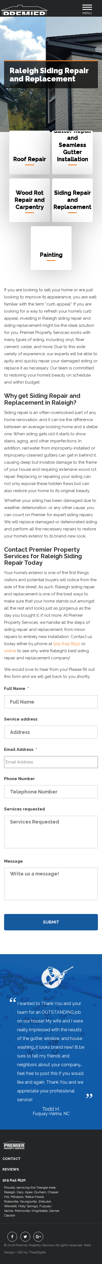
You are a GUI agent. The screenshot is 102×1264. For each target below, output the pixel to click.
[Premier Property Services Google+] (38, 1237)
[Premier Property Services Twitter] (25, 1237)
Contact (11, 1159)
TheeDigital (37, 1252)
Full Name (16, 688)
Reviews (10, 1169)
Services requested (24, 809)
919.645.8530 (14, 1180)
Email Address (20, 749)
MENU (87, 11)
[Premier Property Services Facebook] (12, 1237)
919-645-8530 (66, 643)
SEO (20, 1252)
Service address (21, 719)
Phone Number (19, 778)
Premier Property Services (14, 1148)
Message (13, 861)
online (10, 650)
